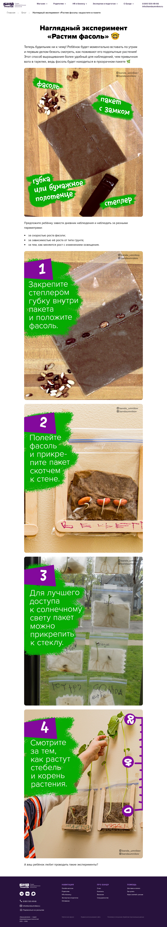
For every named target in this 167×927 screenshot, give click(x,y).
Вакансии (100, 894)
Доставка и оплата (133, 888)
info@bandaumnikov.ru (152, 6)
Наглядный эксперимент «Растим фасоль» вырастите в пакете (67, 12)
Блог (24, 12)
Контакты (100, 891)
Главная (11, 12)
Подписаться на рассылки (33, 910)
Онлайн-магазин (67, 888)
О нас (99, 888)
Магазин (41, 3)
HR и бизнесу (79, 3)
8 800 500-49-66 (150, 3)
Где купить (130, 891)
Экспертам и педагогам (104, 3)
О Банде (128, 3)
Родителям (58, 3)
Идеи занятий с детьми (135, 894)
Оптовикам (65, 901)
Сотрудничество (102, 898)
